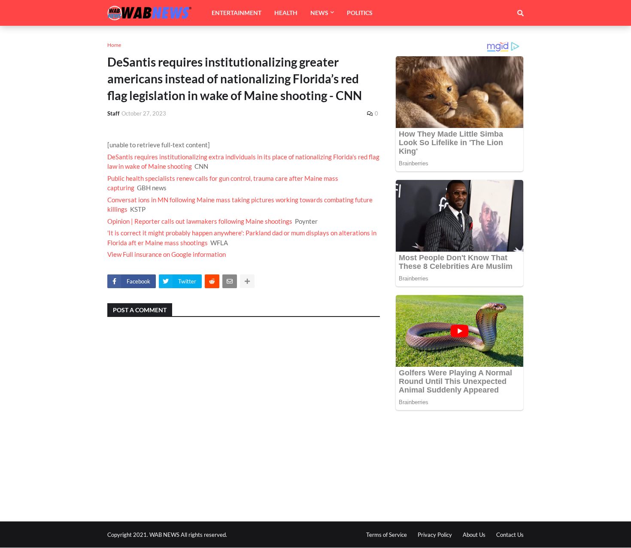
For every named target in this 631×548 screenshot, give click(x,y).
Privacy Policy (435, 534)
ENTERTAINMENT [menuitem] (236, 12)
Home (114, 45)
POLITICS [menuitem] (360, 12)
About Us (474, 534)
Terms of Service (386, 534)
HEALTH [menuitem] (285, 12)
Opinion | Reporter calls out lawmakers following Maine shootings (199, 221)
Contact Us (510, 534)
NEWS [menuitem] (319, 12)
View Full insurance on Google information (166, 254)
